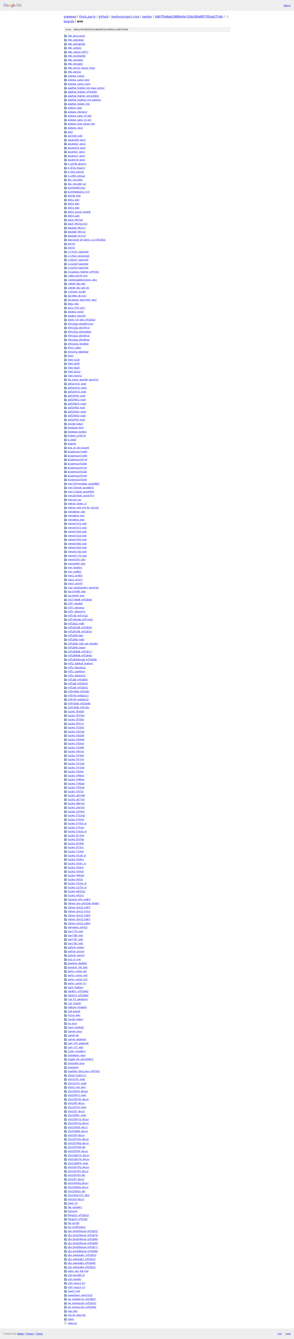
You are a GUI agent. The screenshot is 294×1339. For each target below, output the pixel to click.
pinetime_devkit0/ (77, 963)
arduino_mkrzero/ (77, 111)
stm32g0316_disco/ (78, 1155)
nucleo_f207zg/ (76, 731)
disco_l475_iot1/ (76, 307)
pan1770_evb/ (75, 931)
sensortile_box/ (76, 1063)
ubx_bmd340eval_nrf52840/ (83, 1239)
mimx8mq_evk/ (76, 519)
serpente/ (73, 1067)
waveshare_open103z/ (80, 1295)
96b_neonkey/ (75, 59)
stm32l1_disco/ (76, 1179)
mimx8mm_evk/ (76, 511)
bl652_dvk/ (73, 199)
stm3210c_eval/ (76, 1079)
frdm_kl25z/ (74, 371)
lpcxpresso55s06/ (77, 463)
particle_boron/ (76, 951)
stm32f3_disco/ (76, 1111)
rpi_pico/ (72, 1023)
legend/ (72, 443)
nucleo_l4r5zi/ (75, 879)
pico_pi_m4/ (74, 959)
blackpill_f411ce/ (77, 235)
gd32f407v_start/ (77, 403)
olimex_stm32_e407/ (79, 907)
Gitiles (20, 1333)
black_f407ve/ (75, 219)
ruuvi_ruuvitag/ (76, 1027)
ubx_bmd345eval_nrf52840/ (83, 1243)
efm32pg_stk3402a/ (79, 339)
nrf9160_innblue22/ (78, 699)
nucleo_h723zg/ (76, 815)
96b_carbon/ (74, 47)
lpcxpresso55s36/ (77, 475)
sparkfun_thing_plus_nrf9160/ (84, 1071)
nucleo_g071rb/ (76, 799)
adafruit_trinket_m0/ (79, 103)
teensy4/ (72, 1211)
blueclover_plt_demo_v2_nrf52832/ (87, 239)
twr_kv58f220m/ (77, 1227)
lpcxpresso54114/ (77, 459)
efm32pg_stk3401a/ (79, 335)
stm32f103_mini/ (77, 1107)
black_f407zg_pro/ (78, 223)
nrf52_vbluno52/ (77, 675)
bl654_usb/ (74, 215)
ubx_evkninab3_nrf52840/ (82, 1263)
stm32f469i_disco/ (78, 1131)
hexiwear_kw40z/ (77, 431)
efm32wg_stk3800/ (78, 343)
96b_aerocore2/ (76, 35)
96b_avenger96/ (76, 43)
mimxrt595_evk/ (76, 559)
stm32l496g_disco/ (78, 1187)
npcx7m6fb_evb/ (77, 591)
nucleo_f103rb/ (76, 727)
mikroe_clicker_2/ (77, 503)
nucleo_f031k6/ (76, 715)
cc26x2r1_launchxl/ (78, 259)
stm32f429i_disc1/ (78, 1127)
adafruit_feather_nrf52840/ (82, 91)
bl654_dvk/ (73, 207)
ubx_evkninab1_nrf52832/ (82, 1259)
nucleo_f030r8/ (76, 711)
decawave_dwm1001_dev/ (82, 299)
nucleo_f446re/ (76, 775)
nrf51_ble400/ (75, 603)
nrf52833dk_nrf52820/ (80, 627)
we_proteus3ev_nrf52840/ (82, 1307)
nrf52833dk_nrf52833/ (80, 631)
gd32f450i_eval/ (76, 407)
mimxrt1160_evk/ (77, 551)
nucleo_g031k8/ (76, 795)
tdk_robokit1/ (75, 1207)
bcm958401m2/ (76, 187)
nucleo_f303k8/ (76, 739)
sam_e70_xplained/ (78, 1043)
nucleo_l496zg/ (76, 875)
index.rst (72, 1323)
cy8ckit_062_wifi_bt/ (78, 287)
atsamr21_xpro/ (76, 155)
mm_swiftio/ (74, 571)
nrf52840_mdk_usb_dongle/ (83, 643)
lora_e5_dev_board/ (78, 447)
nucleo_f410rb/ (76, 755)
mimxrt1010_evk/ (77, 523)
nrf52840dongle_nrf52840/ (82, 659)
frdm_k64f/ (74, 363)
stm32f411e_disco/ (78, 1119)
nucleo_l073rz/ (76, 847)
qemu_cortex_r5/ (77, 983)
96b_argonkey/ (76, 39)
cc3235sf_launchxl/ (78, 267)
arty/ (70, 131)
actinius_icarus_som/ (79, 83)
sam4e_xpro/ (75, 1031)
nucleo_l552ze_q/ (77, 883)
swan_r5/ (73, 1203)
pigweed (70, 16)
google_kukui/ (75, 423)
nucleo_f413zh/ (76, 767)
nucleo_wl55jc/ (76, 895)
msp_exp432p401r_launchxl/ (83, 587)
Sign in (287, 5)
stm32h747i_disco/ (78, 1171)
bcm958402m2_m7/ (79, 191)
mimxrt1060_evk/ (77, 543)
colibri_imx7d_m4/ (77, 275)
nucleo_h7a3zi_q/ (77, 831)
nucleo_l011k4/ (76, 835)
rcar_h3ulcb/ (74, 1003)
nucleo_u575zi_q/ (77, 887)
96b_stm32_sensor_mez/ (81, 67)
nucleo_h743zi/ (76, 819)
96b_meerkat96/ (77, 55)
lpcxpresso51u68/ (77, 455)
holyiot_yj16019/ (77, 435)
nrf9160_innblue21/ (78, 695)
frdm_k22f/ (74, 359)
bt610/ (71, 247)
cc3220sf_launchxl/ (78, 263)
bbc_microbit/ (75, 179)
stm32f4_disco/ (76, 1135)
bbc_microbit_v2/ (77, 183)
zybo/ (71, 1319)
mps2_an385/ (75, 575)
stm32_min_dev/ (77, 1087)
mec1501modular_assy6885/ (84, 483)
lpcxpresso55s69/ (77, 479)
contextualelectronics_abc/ (82, 279)
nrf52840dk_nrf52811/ (80, 651)
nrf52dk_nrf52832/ (78, 687)
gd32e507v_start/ (77, 387)
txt (280, 1333)
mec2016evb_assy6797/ (81, 495)
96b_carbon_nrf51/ (78, 51)
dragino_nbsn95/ (77, 315)
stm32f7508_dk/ (77, 1147)
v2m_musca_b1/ (77, 1283)
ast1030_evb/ (75, 135)
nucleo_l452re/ (76, 867)
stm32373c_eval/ (77, 1083)
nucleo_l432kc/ (76, 859)
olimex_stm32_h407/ (79, 919)
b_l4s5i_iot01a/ (76, 171)
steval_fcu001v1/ (77, 1075)
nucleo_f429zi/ (76, 771)
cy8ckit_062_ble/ (77, 283)
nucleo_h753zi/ (76, 827)
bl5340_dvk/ (74, 195)
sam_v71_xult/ (75, 1047)
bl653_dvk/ (73, 203)
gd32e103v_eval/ (77, 383)
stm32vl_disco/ (76, 1199)
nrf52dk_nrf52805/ (78, 679)
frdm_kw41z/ (75, 375)
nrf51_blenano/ (76, 607)
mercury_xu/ (74, 499)
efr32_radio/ (74, 347)
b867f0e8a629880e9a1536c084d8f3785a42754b (189, 16)
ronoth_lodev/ (75, 1019)
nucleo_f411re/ (76, 759)
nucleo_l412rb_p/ (77, 855)
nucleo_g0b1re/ (76, 803)
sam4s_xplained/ (77, 1039)
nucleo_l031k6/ (76, 839)
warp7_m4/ (74, 1291)
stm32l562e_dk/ (76, 1191)
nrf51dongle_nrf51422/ (80, 619)
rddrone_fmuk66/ (77, 1007)
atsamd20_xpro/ (77, 139)
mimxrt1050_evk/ (77, 539)
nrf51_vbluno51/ (77, 611)
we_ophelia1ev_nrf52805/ (82, 1299)
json (288, 1333)
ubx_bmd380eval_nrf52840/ (83, 1251)
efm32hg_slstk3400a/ (79, 331)
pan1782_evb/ (75, 943)
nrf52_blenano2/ (77, 667)
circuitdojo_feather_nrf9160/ (83, 271)
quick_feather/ (75, 987)
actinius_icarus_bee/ (79, 79)
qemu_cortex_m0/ (78, 975)
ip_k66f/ (72, 439)
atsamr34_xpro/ (76, 159)
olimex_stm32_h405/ (79, 915)
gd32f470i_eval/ (76, 419)
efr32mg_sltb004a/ (78, 351)
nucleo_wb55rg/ (76, 891)
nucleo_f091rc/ (76, 723)
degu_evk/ (73, 303)
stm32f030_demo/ (78, 1091)
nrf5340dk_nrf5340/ (78, 691)
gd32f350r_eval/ (76, 395)
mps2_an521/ (75, 579)
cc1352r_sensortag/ (78, 255)
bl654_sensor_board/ (79, 211)
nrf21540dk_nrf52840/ (80, 599)
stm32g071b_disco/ (78, 1159)
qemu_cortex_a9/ (77, 971)
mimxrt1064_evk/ (77, 547)
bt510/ (71, 243)
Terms (39, 1333)
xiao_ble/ (73, 1311)
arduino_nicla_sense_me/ (81, 123)
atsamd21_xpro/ (77, 143)
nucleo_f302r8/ (76, 735)
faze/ (71, 355)
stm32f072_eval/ (77, 1095)
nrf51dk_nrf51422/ (78, 615)
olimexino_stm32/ (77, 927)
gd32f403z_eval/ (77, 399)
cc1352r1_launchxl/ (78, 251)
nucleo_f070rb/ (76, 719)
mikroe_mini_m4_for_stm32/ (83, 507)
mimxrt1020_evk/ (77, 531)
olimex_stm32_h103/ (79, 911)
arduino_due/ (75, 107)
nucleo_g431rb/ (76, 807)
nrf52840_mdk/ (76, 639)
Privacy (30, 1333)
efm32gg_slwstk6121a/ (80, 323)
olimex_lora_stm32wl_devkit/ (83, 903)
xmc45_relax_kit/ (77, 1315)
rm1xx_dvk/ (74, 1015)
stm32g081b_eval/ (78, 1163)
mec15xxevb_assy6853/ (81, 487)
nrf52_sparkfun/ (76, 671)
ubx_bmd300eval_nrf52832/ (83, 1231)
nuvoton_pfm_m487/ (79, 899)
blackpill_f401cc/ (77, 227)
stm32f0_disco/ (76, 1103)
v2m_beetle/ (74, 1279)
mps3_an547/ (75, 583)
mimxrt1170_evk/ (77, 555)
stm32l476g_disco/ (78, 1183)
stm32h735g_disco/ (78, 1167)
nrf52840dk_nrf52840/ (80, 655)
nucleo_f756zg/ (76, 787)
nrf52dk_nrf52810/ (78, 683)
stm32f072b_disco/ (78, 1099)
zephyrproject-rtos (125, 16)
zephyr (147, 16)
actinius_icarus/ (76, 75)
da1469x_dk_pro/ (77, 295)
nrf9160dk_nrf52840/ (79, 703)
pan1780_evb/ (75, 935)
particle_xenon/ (76, 955)
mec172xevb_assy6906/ (81, 491)
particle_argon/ (76, 947)
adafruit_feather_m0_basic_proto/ (86, 87)
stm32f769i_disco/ (78, 1151)
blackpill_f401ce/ (77, 231)
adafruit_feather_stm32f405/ (83, 95)
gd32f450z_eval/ (77, 415)
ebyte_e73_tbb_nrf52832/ (81, 319)
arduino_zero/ (75, 127)
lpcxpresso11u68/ (77, 451)
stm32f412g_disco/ (78, 1123)
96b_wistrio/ (74, 71)
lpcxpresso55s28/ (77, 471)
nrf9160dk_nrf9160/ (78, 707)
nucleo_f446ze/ (76, 779)
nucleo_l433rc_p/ (77, 863)
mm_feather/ (75, 567)
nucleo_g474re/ (76, 811)
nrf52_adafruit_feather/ (80, 663)
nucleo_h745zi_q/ (77, 823)
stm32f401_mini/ (77, 1115)
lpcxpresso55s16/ (77, 467)
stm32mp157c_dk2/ (78, 1195)
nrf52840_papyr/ (77, 647)
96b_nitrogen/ (75, 63)
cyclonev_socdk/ (77, 291)
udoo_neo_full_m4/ (78, 1271)
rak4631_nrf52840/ (78, 991)
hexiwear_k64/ (76, 427)
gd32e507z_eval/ (77, 391)
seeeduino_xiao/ (77, 1055)
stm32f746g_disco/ (78, 1143)
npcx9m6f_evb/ (76, 595)
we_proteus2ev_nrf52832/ (82, 1303)
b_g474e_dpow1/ (77, 163)
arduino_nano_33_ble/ (80, 115)
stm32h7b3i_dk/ (76, 1175)
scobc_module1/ (77, 1051)
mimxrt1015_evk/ (77, 527)
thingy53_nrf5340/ (78, 1219)
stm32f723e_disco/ (78, 1139)
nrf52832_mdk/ (76, 623)
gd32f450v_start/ (77, 411)
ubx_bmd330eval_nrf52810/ (83, 1235)
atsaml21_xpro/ (76, 151)
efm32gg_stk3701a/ (79, 327)
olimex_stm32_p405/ (79, 923)
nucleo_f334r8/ (76, 747)
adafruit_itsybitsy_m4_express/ (84, 99)
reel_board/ (74, 1011)
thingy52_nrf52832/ (78, 1215)
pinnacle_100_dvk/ (78, 967)
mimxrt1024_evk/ (77, 535)
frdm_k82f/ (74, 367)
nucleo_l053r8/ (76, 843)
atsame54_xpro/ (77, 147)
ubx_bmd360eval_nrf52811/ (83, 1247)
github (103, 16)
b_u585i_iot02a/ (76, 175)
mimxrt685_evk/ (76, 563)
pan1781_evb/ (75, 939)
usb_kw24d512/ (76, 1275)
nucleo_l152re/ (76, 851)
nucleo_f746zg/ (76, 783)
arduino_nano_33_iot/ (79, 119)
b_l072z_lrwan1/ (76, 167)
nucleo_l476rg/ (76, 871)
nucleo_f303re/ (76, 743)
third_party (87, 16)
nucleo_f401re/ (76, 751)
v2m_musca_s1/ (76, 1287)
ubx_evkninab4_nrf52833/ (82, 1267)
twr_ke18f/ (73, 1223)
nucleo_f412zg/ (76, 763)
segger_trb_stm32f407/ (80, 1059)
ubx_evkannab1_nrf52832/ (82, 1255)
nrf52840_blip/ (75, 635)
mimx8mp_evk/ (76, 515)
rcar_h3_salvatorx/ (78, 999)
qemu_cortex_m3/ (78, 979)
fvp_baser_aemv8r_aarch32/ (83, 379)
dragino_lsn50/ (76, 311)
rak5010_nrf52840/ (78, 995)
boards (69, 21)
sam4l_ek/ (73, 1035)
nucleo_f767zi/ (76, 791)
